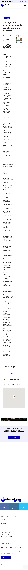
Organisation (13, 371)
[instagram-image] (7, 452)
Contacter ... (20, 376)
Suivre (14, 503)
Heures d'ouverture (8, 373)
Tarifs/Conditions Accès (9, 376)
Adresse (6, 371)
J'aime (4, 503)
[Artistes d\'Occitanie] (8, 5)
